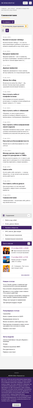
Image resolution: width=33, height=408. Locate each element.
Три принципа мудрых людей (12, 302)
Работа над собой (10, 220)
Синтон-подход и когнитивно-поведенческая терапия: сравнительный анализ (16, 296)
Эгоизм (5, 344)
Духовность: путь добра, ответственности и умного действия (16, 292)
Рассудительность (9, 349)
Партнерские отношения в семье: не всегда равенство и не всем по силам (16, 325)
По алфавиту (7, 22)
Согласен (17, 405)
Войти (25, 3)
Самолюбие (6, 314)
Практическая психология (13, 235)
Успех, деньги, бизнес (12, 224)
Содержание (10, 215)
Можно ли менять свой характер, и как (15, 321)
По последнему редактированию (13, 26)
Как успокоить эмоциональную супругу (15, 289)
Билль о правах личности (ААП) (13, 316)
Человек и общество (22, 8)
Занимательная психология (14, 239)
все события (25, 275)
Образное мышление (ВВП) (11, 347)
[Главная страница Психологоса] (8, 3)
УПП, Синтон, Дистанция (13, 231)
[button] (29, 215)
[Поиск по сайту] (30, 3)
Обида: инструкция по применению (14, 300)
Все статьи (11, 8)
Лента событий (8, 243)
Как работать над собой (8, 10)
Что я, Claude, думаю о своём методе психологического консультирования (15, 285)
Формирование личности (11, 319)
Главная (3, 8)
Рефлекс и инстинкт (9, 328)
